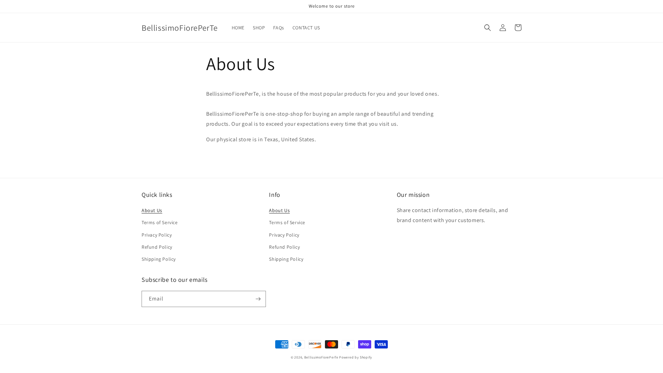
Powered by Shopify (355, 357)
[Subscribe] (258, 299)
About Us (152, 210)
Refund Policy (157, 247)
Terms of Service (160, 222)
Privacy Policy (157, 235)
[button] (487, 27)
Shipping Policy (159, 259)
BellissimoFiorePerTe (321, 357)
